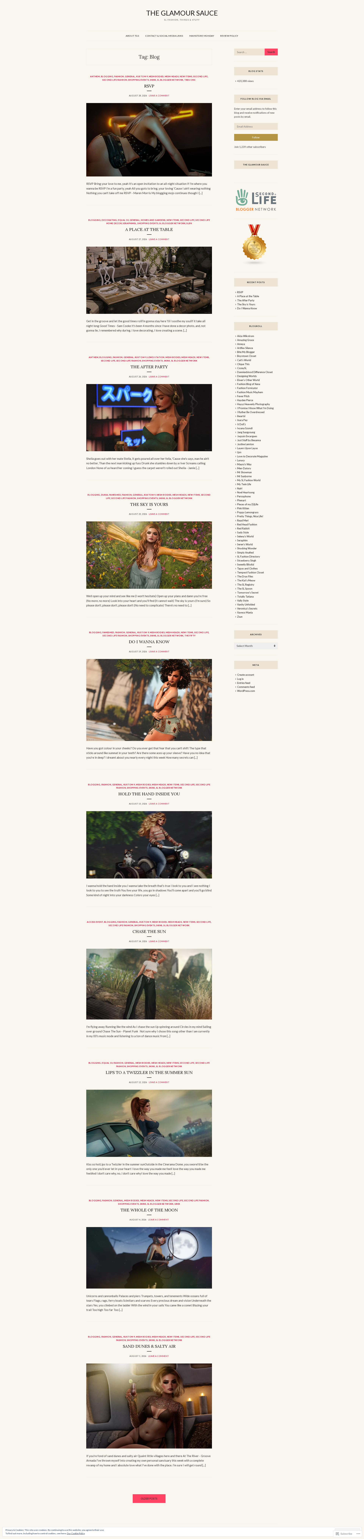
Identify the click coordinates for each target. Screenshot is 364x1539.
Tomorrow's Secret (247, 592)
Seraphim (242, 540)
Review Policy (229, 35)
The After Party (149, 366)
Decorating (109, 220)
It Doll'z (241, 424)
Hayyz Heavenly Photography (253, 404)
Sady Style (243, 532)
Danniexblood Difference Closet (255, 372)
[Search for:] (256, 52)
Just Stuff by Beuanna (249, 440)
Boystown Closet (246, 355)
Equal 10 (123, 220)
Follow (256, 137)
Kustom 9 (142, 76)
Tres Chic (190, 80)
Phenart (241, 500)
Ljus (239, 452)
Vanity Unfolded (246, 604)
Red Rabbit (243, 528)
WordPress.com (246, 690)
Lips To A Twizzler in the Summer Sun (149, 1072)
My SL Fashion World (248, 480)
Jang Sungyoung (246, 432)
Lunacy (241, 460)
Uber (177, 1204)
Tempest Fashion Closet (250, 572)
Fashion (119, 76)
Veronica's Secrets (247, 608)
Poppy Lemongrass (247, 512)
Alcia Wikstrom (245, 336)
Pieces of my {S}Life (247, 504)
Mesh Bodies (156, 76)
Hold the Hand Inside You (149, 794)
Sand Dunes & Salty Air (149, 1346)
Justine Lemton (245, 444)
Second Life (200, 76)
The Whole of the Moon (149, 1210)
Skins (153, 80)
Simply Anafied (245, 552)
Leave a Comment (159, 95)
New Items (186, 76)
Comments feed (246, 686)
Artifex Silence (245, 348)
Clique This (243, 364)
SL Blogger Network (170, 80)
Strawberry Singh (246, 560)
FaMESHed (115, 495)
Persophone (244, 496)
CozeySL (242, 368)
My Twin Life (244, 484)
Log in (240, 678)
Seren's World (245, 544)
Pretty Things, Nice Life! (250, 516)
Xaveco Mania (245, 612)
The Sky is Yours (149, 504)
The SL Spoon (244, 588)
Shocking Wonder (247, 548)
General (130, 76)
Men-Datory (244, 468)
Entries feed (243, 682)
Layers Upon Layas (247, 448)
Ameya (241, 344)
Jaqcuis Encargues (247, 436)
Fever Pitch (243, 396)
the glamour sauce (182, 13)
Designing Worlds (247, 376)
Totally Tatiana (245, 596)
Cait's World (244, 360)
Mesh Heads (172, 76)
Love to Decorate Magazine (252, 456)
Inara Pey (242, 420)
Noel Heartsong (245, 492)
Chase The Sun (149, 931)
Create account (245, 674)
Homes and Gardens (153, 220)
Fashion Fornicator (247, 388)
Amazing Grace (245, 340)
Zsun (239, 616)
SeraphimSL (129, 223)
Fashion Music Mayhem (250, 392)
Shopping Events (138, 80)
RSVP (149, 86)
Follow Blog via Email (256, 99)
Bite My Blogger (246, 351)
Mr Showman (244, 472)
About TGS (132, 35)
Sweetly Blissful (245, 564)
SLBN (189, 223)
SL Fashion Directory (248, 556)
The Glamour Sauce (256, 164)
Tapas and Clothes (247, 568)
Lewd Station (156, 357)
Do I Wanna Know (149, 641)
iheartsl (241, 416)
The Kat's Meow (246, 580)
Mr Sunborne (244, 476)
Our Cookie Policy (76, 1533)
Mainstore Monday (201, 35)
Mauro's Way (244, 464)
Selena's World (245, 536)
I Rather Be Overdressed (250, 412)
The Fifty (190, 635)
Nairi (239, 488)
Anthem (95, 76)
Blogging (107, 76)
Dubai (104, 495)
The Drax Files (245, 576)
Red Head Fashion (247, 524)
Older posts (149, 1498)
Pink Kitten (243, 508)
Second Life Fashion (114, 80)
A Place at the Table (149, 229)
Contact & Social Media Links (164, 35)
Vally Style (243, 600)
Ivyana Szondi (245, 428)
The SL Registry (245, 584)
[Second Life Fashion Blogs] (254, 264)
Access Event (95, 922)
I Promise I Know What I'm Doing (255, 408)
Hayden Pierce (245, 400)
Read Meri (243, 520)
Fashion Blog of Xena (248, 384)
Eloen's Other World (248, 380)
